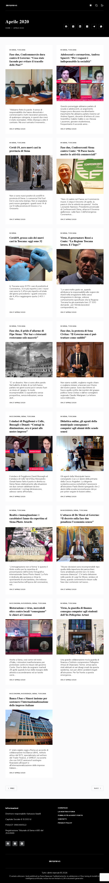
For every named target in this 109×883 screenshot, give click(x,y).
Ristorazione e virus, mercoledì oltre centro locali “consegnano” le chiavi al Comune (27, 611)
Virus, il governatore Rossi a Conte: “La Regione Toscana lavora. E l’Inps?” (76, 241)
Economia (15, 416)
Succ (96, 788)
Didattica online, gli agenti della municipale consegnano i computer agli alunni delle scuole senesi (79, 426)
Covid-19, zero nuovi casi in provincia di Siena (25, 149)
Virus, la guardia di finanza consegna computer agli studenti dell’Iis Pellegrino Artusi (78, 611)
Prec (12, 788)
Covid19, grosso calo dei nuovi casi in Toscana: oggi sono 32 (26, 239)
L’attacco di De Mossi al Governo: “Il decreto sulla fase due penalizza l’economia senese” (79, 518)
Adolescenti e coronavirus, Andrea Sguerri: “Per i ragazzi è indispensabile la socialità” (80, 58)
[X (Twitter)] (73, 26)
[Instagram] (15, 843)
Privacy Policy (65, 823)
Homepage (63, 808)
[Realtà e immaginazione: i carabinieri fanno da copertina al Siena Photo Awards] (29, 544)
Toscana (21, 50)
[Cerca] (96, 5)
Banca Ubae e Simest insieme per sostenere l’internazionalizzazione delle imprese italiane (28, 701)
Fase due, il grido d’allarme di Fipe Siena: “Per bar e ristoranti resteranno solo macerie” (27, 334)
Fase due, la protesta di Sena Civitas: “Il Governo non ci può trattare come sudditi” (78, 334)
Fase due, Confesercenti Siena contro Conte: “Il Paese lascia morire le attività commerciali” (78, 150)
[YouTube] (21, 843)
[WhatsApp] (101, 26)
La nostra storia (66, 812)
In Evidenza (67, 510)
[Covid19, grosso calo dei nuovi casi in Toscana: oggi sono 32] (29, 263)
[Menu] (102, 5)
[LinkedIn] (80, 26)
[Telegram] (94, 26)
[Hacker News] (87, 26)
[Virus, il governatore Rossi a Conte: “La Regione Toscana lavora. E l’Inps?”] (80, 266)
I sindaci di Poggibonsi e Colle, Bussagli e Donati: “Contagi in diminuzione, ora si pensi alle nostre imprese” (26, 426)
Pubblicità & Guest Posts (70, 815)
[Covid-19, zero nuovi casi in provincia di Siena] (29, 173)
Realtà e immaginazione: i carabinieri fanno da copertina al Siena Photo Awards (28, 518)
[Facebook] (66, 26)
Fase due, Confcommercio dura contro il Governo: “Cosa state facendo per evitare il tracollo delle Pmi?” (27, 60)
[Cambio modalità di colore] (90, 5)
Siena (13, 50)
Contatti (62, 819)
